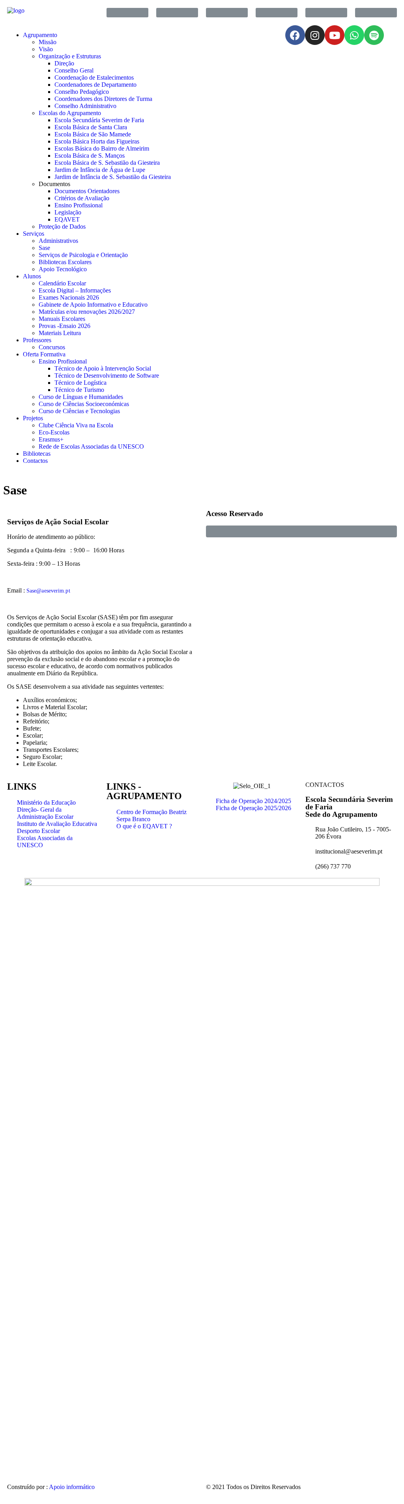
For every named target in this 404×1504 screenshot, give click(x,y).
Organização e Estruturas (70, 56)
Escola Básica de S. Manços (89, 155)
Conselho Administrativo (85, 106)
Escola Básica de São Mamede (92, 134)
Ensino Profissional (78, 205)
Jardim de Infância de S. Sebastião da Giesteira (112, 176)
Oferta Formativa (44, 354)
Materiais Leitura (60, 333)
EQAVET (67, 219)
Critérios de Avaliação (81, 198)
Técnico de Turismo (79, 389)
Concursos (52, 347)
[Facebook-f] (295, 35)
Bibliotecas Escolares (65, 262)
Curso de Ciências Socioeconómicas (84, 404)
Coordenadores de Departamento (95, 84)
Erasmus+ (51, 439)
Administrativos (58, 240)
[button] (127, 12)
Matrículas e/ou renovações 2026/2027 (87, 311)
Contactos (35, 460)
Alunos (32, 276)
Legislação (67, 212)
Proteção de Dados (62, 226)
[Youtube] (334, 35)
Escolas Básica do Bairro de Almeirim (101, 148)
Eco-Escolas (54, 432)
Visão (46, 49)
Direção (64, 63)
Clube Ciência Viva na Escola (76, 425)
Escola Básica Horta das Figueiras (96, 141)
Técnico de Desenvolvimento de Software (106, 375)
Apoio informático (72, 1486)
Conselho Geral (74, 70)
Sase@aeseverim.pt (48, 591)
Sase (44, 247)
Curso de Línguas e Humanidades (81, 396)
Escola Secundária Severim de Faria (99, 120)
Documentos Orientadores (87, 191)
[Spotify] (374, 35)
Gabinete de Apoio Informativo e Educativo (93, 304)
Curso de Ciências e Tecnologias (79, 411)
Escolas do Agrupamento (70, 113)
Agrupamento (40, 35)
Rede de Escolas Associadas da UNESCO (91, 446)
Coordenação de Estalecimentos (94, 77)
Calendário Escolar (62, 283)
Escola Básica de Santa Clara (90, 127)
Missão (47, 42)
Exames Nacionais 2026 (69, 297)
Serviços (33, 233)
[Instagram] (315, 35)
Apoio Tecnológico (63, 269)
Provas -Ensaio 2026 (64, 325)
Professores (37, 340)
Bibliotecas (36, 453)
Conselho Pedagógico (81, 91)
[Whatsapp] (354, 35)
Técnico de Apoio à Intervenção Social (102, 368)
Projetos (33, 418)
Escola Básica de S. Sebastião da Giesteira (107, 162)
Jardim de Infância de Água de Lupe (99, 169)
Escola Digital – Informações (75, 290)
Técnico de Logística (80, 382)
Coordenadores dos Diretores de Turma (103, 98)
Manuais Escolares (62, 318)
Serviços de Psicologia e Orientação (83, 255)
